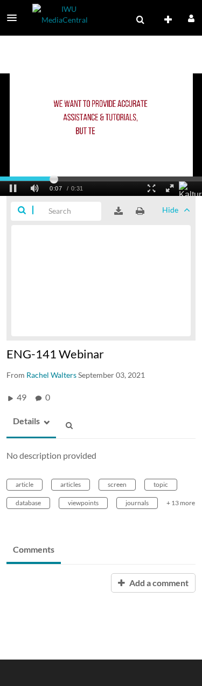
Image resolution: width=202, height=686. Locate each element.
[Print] (140, 211)
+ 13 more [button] (180, 503)
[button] (15, 17)
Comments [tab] (33, 549)
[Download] (118, 211)
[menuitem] (140, 20)
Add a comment (158, 583)
